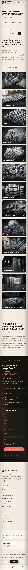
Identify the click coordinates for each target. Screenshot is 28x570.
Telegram (23, 568)
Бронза (21, 22)
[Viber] (7, 485)
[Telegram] (3, 485)
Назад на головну (7, 17)
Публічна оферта (6, 560)
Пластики (4, 503)
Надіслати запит (13, 449)
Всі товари (5, 22)
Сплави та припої (6, 506)
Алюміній (14, 22)
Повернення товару (20, 557)
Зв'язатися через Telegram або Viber (13, 443)
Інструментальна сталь (8, 495)
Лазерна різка (5, 513)
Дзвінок (13, 567)
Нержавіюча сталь (7, 498)
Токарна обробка (6, 518)
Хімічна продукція (6, 501)
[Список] (23, 33)
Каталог (4, 568)
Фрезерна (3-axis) (7, 521)
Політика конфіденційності (8, 557)
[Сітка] (19, 33)
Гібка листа (5, 515)
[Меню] (24, 2)
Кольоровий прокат (7, 493)
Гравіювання (5, 524)
